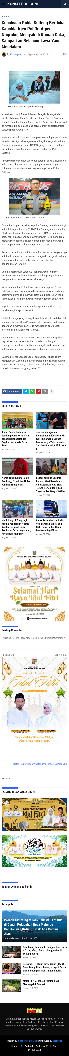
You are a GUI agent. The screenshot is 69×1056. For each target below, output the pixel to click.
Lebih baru (8, 655)
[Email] (45, 391)
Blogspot (57, 1041)
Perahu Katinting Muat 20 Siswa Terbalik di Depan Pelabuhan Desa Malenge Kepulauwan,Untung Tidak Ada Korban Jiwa (33, 927)
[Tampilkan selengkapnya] (51, 391)
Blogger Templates (27, 1041)
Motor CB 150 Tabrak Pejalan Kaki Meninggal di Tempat (41, 982)
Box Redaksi (27, 1046)
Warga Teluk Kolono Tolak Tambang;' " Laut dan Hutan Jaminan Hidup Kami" (16, 481)
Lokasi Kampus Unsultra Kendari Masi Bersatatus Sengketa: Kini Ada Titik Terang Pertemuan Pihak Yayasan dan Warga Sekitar (50, 484)
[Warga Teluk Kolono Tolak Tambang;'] (17, 466)
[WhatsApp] (32, 391)
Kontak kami (34, 1050)
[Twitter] (26, 391)
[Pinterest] (38, 391)
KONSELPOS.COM (22, 4)
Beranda (6, 16)
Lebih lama (60, 655)
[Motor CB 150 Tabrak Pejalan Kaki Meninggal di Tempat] (11, 985)
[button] (3, 4)
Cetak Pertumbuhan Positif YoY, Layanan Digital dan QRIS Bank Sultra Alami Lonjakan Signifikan (50, 525)
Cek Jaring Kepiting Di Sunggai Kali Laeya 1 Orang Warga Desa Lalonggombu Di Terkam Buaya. (45, 950)
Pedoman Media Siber (47, 1046)
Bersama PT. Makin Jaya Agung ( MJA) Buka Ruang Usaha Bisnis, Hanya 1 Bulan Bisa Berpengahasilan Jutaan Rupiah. (44, 967)
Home (14, 1046)
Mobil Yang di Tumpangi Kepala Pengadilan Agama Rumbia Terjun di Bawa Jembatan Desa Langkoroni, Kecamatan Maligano (16, 527)
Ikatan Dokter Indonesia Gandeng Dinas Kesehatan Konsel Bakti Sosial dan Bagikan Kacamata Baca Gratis (15, 439)
